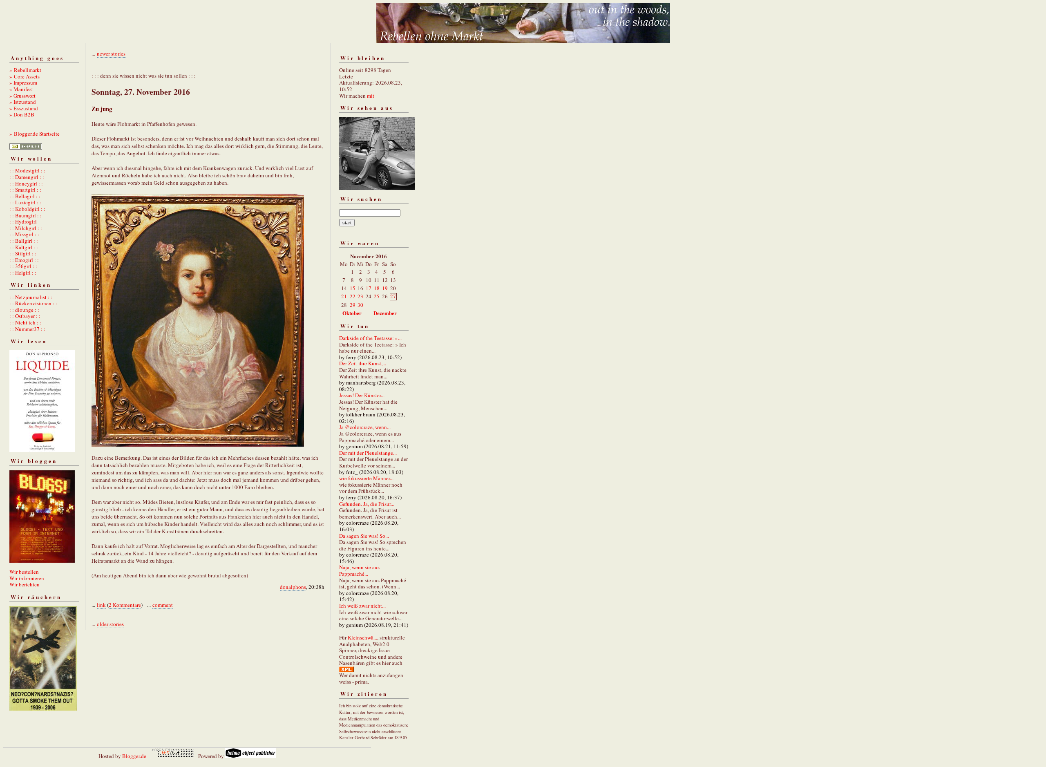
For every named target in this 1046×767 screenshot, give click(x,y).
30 (360, 305)
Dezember (385, 313)
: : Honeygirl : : (26, 183)
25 (377, 296)
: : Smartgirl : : (25, 189)
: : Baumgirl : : (25, 215)
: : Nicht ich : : (25, 322)
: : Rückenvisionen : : (33, 303)
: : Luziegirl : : (25, 202)
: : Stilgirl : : (22, 253)
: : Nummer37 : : (27, 329)
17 (368, 288)
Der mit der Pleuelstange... (368, 452)
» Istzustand (22, 101)
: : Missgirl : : (24, 234)
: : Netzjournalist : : (30, 297)
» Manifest (21, 89)
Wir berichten (24, 584)
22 (352, 296)
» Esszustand (23, 108)
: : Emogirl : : (24, 260)
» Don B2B (21, 114)
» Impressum (23, 82)
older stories (110, 624)
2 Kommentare (125, 604)
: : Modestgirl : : (27, 170)
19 (385, 288)
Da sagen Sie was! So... (364, 535)
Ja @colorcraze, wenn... (365, 427)
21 (344, 296)
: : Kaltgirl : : (23, 247)
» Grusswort (22, 95)
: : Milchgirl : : (25, 228)
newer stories (111, 53)
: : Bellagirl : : (24, 196)
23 (360, 296)
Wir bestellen (24, 571)
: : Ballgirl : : (23, 240)
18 (377, 288)
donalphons (293, 586)
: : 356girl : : (23, 266)
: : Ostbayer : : (24, 316)
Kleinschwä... (362, 637)
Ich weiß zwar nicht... (362, 605)
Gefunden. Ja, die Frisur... (366, 504)
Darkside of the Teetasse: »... (370, 338)
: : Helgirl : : (22, 272)
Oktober (352, 313)
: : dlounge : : (24, 309)
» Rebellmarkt (25, 70)
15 (352, 288)
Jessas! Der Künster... (361, 395)
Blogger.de (134, 756)
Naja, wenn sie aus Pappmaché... (359, 570)
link (101, 604)
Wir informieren (26, 578)
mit (370, 95)
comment (162, 604)
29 (352, 305)
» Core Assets (24, 76)
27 (393, 296)
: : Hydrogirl (23, 221)
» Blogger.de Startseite (34, 133)
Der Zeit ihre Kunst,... (362, 363)
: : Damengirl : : (26, 177)
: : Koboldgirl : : (27, 208)
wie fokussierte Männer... (366, 478)
